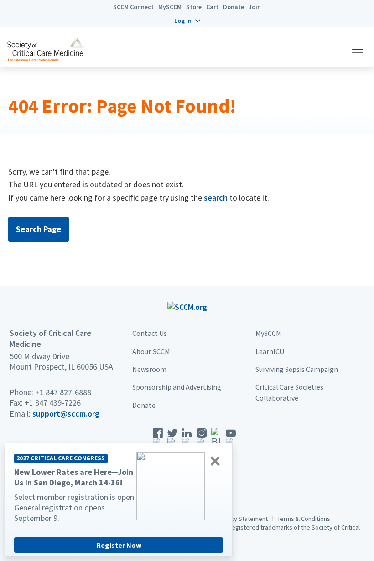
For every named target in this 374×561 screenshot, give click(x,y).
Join (255, 7)
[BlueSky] (216, 440)
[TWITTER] (172, 440)
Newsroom (149, 369)
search (216, 197)
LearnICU (269, 351)
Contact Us (149, 333)
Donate (233, 7)
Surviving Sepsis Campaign (296, 369)
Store (194, 7)
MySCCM (170, 7)
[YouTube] (230, 440)
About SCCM (151, 351)
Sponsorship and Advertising (176, 386)
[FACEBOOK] (158, 440)
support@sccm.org (65, 413)
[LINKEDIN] (187, 440)
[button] (187, 20)
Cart (212, 7)
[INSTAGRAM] (201, 440)
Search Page (38, 229)
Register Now (118, 545)
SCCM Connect (133, 7)
